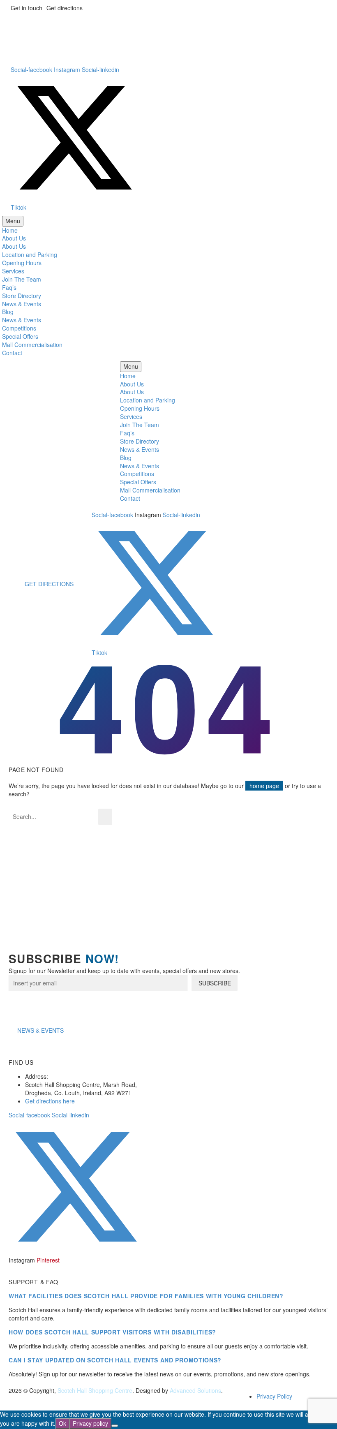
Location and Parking (29, 254)
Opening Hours (22, 263)
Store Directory (21, 295)
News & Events (21, 304)
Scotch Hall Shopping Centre (95, 1390)
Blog (8, 312)
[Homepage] (149, 30)
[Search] (105, 817)
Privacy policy (90, 1423)
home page (264, 786)
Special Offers (20, 336)
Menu (12, 221)
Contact (12, 353)
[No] (114, 1425)
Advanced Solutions (195, 1390)
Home (10, 230)
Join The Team (21, 279)
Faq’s (9, 287)
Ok (62, 1423)
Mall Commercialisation (32, 344)
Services (13, 271)
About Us (14, 238)
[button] (40, 1030)
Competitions (19, 328)
